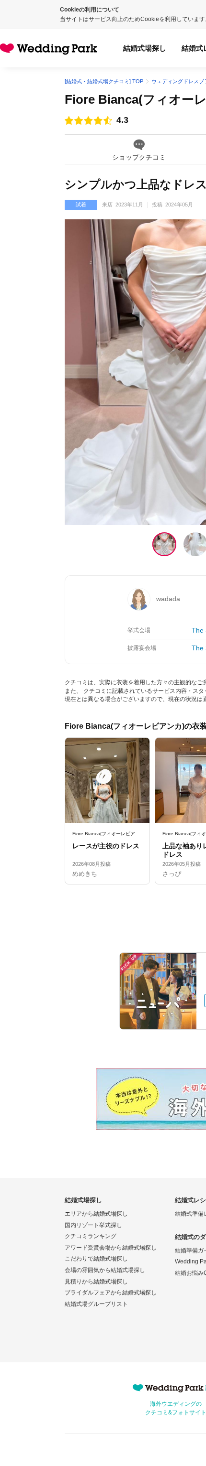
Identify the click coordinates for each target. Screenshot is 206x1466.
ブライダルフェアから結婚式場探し (111, 1292)
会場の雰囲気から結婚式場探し (105, 1270)
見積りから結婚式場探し (96, 1281)
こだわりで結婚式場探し (96, 1258)
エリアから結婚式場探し (96, 1213)
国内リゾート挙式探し (93, 1225)
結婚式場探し (144, 48)
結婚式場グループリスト (96, 1304)
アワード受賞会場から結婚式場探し (111, 1247)
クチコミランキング (90, 1236)
